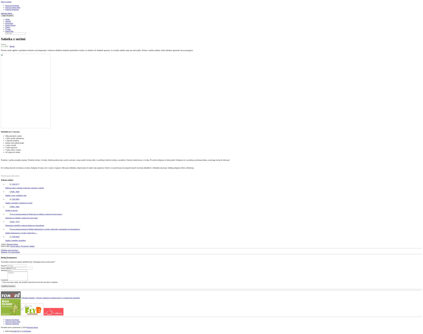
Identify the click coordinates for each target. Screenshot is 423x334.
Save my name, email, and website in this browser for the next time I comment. (30, 282)
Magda (12, 46)
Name (3, 266)
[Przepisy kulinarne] (11, 315)
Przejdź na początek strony (10, 176)
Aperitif (8, 21)
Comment (4, 280)
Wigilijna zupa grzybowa (9, 250)
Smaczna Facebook (12, 6)
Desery (7, 27)
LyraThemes (26, 331)
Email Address (6, 268)
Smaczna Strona (6, 13)
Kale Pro (16, 331)
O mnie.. (8, 29)
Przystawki (9, 23)
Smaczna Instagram (12, 9)
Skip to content (6, 2)
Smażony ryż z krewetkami (10, 252)
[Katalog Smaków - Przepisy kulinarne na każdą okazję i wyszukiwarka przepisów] (50, 298)
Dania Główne (10, 25)
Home (7, 19)
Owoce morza (15, 246)
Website (3, 270)
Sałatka (31, 246)
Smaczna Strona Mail (12, 7)
